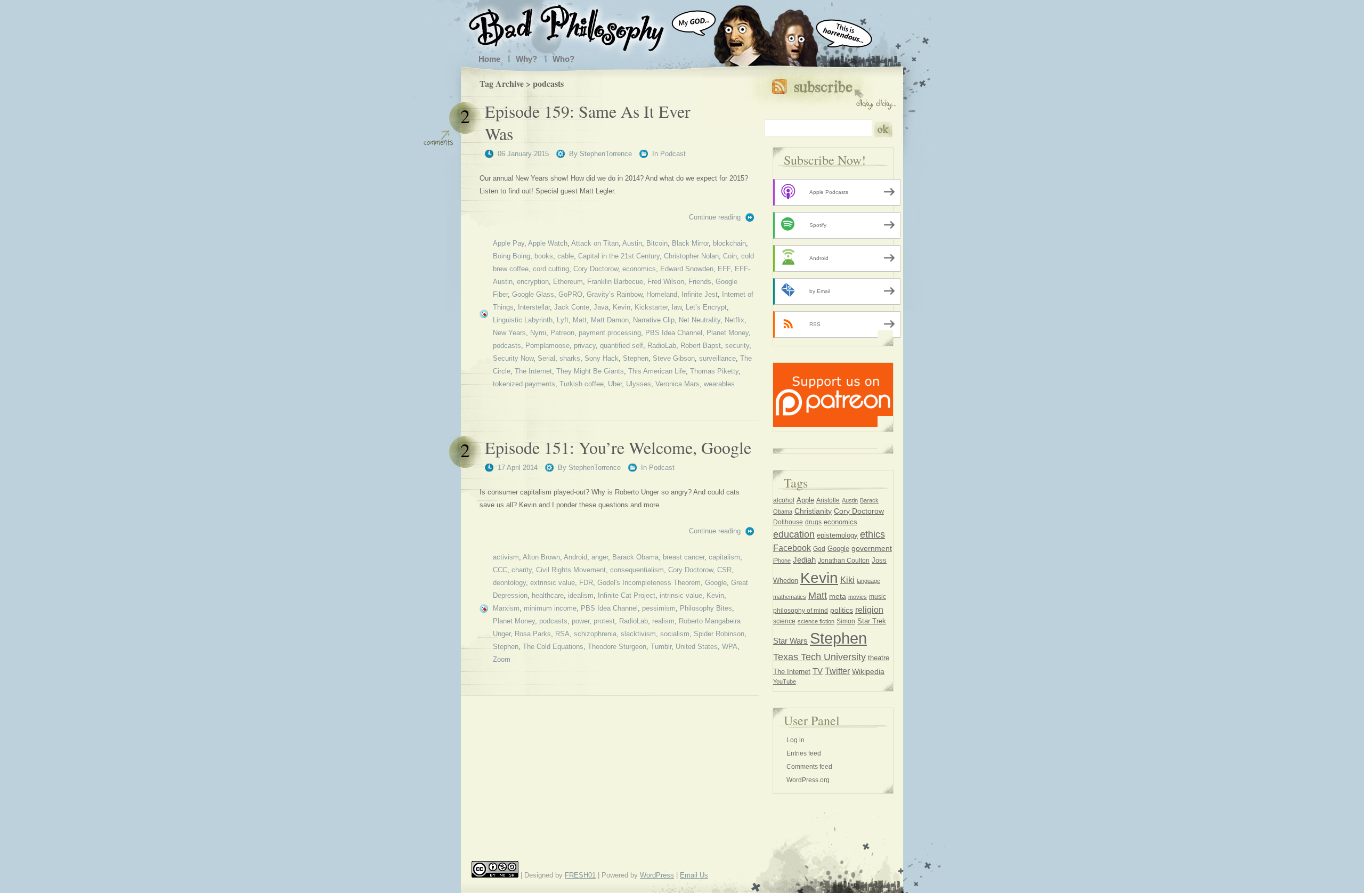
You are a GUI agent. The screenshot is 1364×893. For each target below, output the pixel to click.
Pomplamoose (547, 346)
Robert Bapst (700, 346)
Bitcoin (657, 243)
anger (599, 557)
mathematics (789, 597)
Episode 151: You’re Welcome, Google (618, 447)
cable (565, 256)
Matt (580, 320)
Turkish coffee (581, 384)
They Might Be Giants (590, 371)
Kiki (847, 579)
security (737, 346)
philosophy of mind (800, 610)
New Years (509, 333)
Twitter (837, 671)
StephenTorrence (606, 154)
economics (639, 269)
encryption (533, 282)
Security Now (513, 358)
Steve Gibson (674, 358)
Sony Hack (601, 358)
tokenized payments (524, 384)
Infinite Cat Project (626, 595)
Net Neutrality (699, 320)
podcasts (507, 346)
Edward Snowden (686, 269)
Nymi (538, 333)
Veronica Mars (677, 384)
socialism (674, 634)
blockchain (729, 243)
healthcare (548, 595)
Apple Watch (547, 243)
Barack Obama (635, 557)
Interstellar (534, 307)
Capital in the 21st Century (619, 256)
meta (837, 596)
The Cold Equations (553, 647)
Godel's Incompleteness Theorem (649, 583)
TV (818, 671)
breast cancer (683, 557)
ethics (872, 534)
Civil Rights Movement (571, 570)
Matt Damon (610, 320)
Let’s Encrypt (706, 307)
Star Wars (790, 641)
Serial (546, 358)
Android (575, 557)
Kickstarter (651, 307)
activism (506, 557)
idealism (581, 595)
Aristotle (828, 500)
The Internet (533, 371)
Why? (526, 58)
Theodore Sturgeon (617, 647)
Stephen (635, 358)
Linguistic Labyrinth (523, 320)
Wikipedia (868, 672)
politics (841, 610)
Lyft (563, 320)
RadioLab (661, 346)
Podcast (673, 154)
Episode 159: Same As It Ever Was (588, 122)
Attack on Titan (595, 243)
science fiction (816, 621)
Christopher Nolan (691, 256)
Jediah (804, 560)
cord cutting (551, 269)
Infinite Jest (699, 294)
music (877, 596)
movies (857, 597)
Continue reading (715, 217)
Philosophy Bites (706, 608)
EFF (724, 269)
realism (663, 621)
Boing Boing (511, 256)
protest (604, 621)
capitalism (724, 557)
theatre (878, 658)
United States (697, 647)
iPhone (782, 560)
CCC (500, 570)
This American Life (657, 371)
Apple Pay (508, 243)
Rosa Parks (533, 634)
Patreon (562, 333)
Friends (699, 282)
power (580, 621)
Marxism (506, 608)
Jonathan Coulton (844, 560)
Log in (795, 740)
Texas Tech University (819, 657)
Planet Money (728, 333)
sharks (569, 358)
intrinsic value (681, 595)
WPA (729, 647)
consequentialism (637, 570)
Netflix (734, 320)
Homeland (661, 294)
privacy (585, 346)
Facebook (792, 548)
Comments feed (809, 766)
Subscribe (834, 91)
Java (601, 307)
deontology (509, 583)
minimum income (550, 608)
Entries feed (803, 753)
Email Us (694, 875)
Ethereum (568, 282)
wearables (719, 384)
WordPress (657, 875)
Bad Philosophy (577, 25)
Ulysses (638, 384)
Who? (563, 58)
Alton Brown (541, 557)
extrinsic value (552, 583)
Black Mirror (690, 243)
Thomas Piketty (714, 371)
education (794, 534)
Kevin (621, 307)
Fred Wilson (665, 282)
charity (522, 570)
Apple (805, 500)
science (784, 621)
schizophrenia (595, 634)
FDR (586, 583)
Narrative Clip (654, 320)
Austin (632, 243)
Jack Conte (571, 307)
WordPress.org (808, 780)
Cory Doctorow (595, 269)
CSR (724, 570)
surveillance (717, 358)
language (868, 581)
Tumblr (661, 647)
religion (869, 609)
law (676, 307)
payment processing (610, 333)
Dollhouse (788, 522)
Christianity (813, 511)
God (819, 549)
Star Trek (871, 621)
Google (716, 583)
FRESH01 (580, 875)
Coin (730, 256)
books (543, 256)
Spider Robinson (719, 634)
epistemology (837, 535)
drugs (813, 522)
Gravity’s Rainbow (614, 294)
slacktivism (638, 634)
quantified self (621, 346)
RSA (562, 634)
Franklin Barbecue (615, 282)
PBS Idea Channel (673, 333)
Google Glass (533, 294)
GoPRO (570, 294)
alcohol (783, 500)
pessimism (659, 608)
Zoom (501, 659)
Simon (846, 621)
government (871, 549)
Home (489, 58)
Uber (615, 384)
